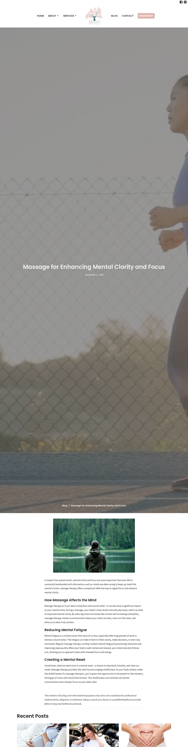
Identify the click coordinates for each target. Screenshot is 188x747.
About (52, 15)
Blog (114, 15)
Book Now (146, 15)
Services (68, 15)
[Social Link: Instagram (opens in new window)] (185, 2)
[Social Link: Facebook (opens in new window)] (181, 2)
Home (40, 15)
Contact (128, 15)
